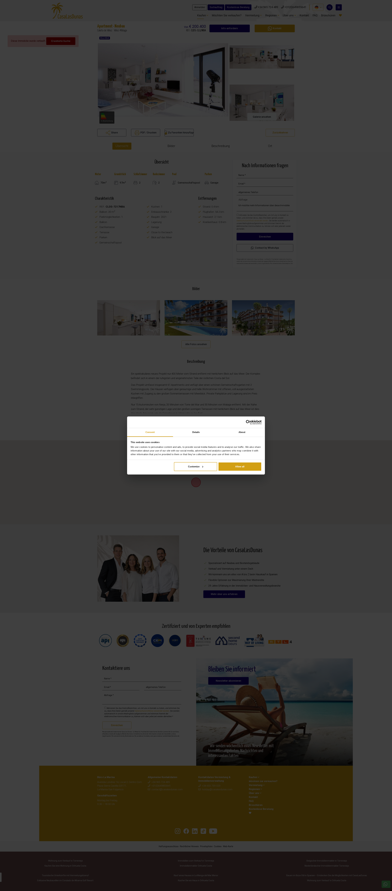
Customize (194, 466)
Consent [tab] (150, 432)
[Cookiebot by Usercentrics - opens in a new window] (248, 422)
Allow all (239, 466)
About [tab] (242, 432)
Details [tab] (196, 432)
